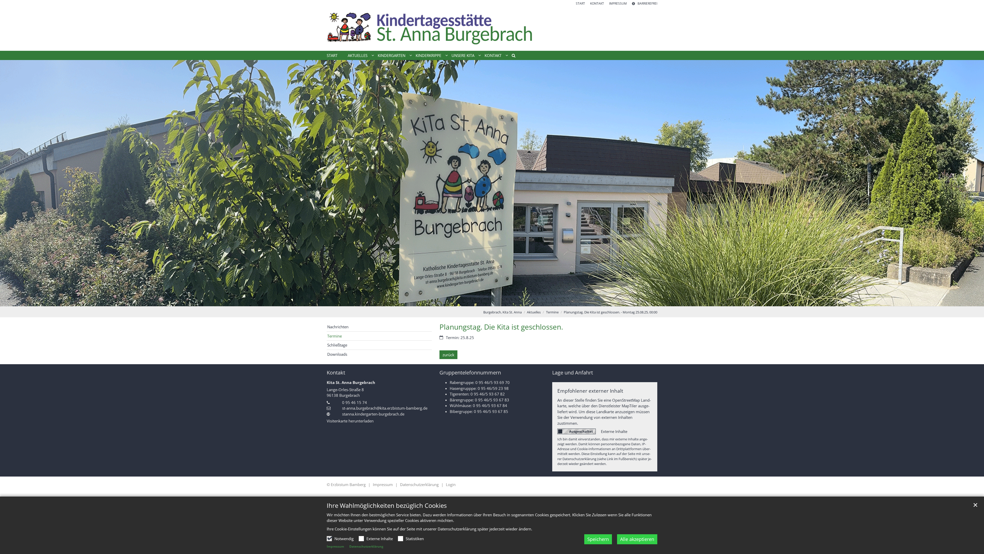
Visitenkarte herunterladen (350, 420)
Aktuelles (534, 312)
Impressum (335, 546)
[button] (511, 56)
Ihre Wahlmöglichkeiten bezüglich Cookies (387, 505)
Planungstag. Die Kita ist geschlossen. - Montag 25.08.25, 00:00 (610, 312)
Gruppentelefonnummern (470, 372)
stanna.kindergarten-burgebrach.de (373, 414)
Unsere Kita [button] (463, 55)
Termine (552, 312)
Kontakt (336, 372)
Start (332, 55)
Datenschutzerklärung (366, 546)
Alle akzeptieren (637, 539)
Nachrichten (337, 326)
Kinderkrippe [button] (428, 55)
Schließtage (337, 345)
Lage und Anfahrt (572, 372)
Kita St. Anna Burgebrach (351, 382)
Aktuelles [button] (357, 55)
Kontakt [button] (493, 55)
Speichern (598, 539)
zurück (448, 354)
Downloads (337, 354)
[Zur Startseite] (492, 28)
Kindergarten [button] (391, 55)
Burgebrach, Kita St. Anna (502, 312)
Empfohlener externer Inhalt (590, 391)
